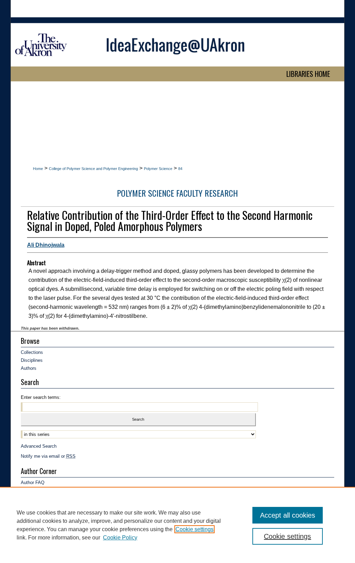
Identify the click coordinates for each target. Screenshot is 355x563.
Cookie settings (194, 529)
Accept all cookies (287, 515)
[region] (177, 525)
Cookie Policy (120, 537)
